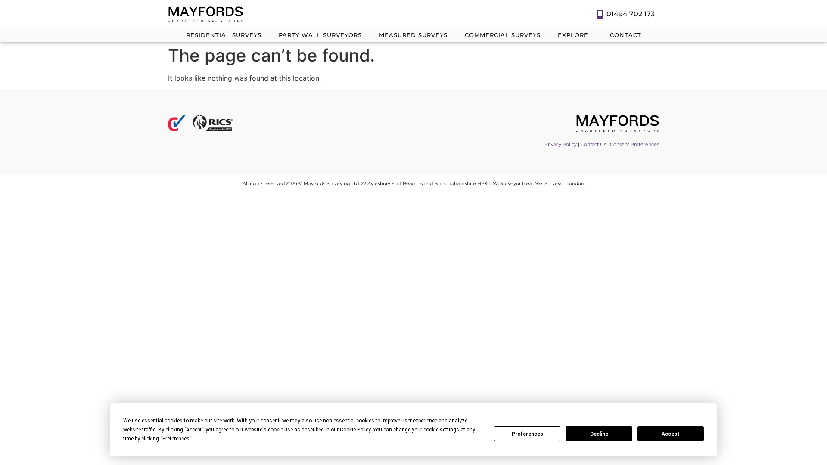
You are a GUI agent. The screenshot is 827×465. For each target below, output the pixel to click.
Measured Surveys (413, 34)
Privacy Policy (560, 144)
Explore (573, 34)
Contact (625, 34)
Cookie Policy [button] (355, 430)
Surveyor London (564, 183)
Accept (671, 434)
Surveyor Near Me (521, 183)
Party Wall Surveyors (320, 34)
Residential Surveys (223, 34)
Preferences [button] (176, 439)
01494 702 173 (630, 14)
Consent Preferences (634, 144)
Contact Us (593, 144)
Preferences (527, 434)
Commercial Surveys (503, 34)
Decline (599, 434)
